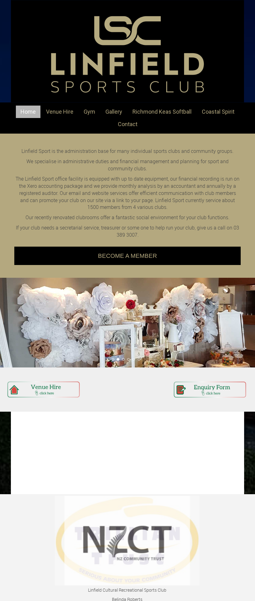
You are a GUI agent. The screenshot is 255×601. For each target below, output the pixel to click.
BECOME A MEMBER (127, 256)
